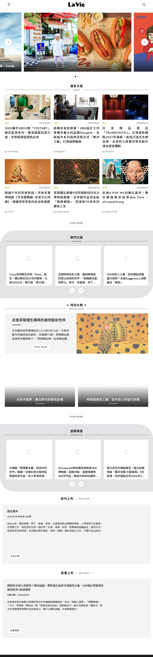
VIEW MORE (76, 223)
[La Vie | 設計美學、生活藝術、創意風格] (76, 4)
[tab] (73, 76)
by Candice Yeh (109, 211)
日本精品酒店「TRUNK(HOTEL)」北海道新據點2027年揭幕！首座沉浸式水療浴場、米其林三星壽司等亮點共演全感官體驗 (125, 137)
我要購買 (14, 630)
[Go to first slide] (144, 42)
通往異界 (12, 511)
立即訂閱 (14, 556)
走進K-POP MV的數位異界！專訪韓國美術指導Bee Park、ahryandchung (125, 197)
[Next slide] (81, 290)
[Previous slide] (8, 42)
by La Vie (9, 211)
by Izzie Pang (11, 151)
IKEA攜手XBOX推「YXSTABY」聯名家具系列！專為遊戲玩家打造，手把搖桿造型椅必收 (28, 132)
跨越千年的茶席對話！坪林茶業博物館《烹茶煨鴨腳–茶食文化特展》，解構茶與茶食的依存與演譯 (28, 197)
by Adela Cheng (61, 211)
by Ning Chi (59, 151)
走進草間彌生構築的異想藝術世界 (39, 320)
